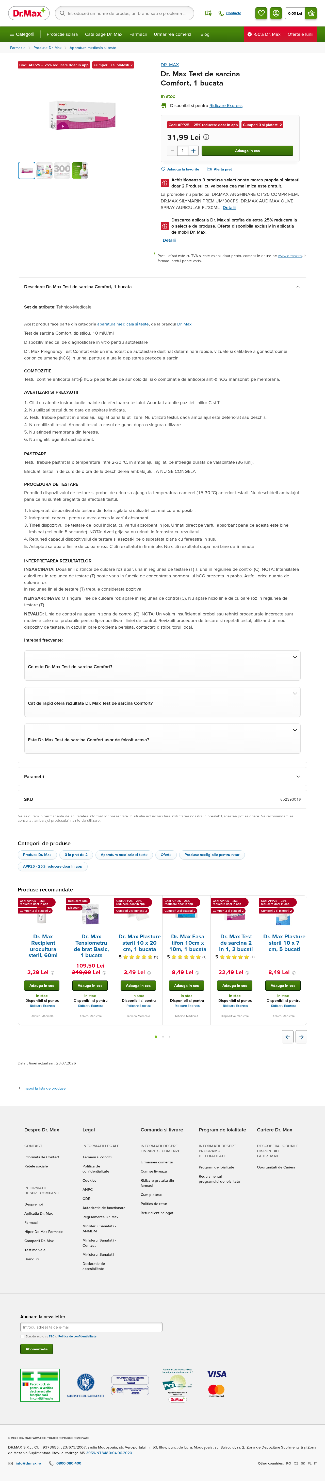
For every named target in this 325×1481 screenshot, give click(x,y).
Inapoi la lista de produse (45, 1088)
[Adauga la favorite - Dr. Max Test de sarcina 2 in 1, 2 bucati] (253, 902)
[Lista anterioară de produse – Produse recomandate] (288, 1036)
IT (315, 1463)
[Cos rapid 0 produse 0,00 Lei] (311, 13)
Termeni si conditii (97, 1157)
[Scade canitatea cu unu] (172, 151)
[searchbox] (124, 13)
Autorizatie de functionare (104, 1208)
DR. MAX (170, 64)
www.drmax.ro (290, 255)
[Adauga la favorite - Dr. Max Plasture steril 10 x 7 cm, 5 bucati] (301, 902)
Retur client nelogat (157, 1213)
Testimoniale (34, 1250)
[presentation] (41, 914)
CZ (296, 1463)
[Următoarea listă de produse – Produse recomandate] (301, 1036)
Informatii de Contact (41, 1157)
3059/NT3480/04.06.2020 (109, 1453)
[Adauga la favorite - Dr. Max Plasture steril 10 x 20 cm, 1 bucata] (156, 902)
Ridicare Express (42, 1006)
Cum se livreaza (154, 1171)
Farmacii (138, 34)
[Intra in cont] (276, 13)
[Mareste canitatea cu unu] (193, 151)
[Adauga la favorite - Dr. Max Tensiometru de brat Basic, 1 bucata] (108, 902)
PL (310, 1463)
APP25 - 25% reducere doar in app (52, 866)
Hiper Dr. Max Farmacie (43, 1231)
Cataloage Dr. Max (103, 34)
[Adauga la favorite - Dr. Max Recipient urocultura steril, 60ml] (60, 902)
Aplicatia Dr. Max (38, 1213)
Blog (205, 34)
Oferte (166, 854)
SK (303, 1463)
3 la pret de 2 (76, 854)
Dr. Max (184, 323)
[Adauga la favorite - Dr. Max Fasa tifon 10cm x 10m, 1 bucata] (204, 902)
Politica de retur (154, 1203)
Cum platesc (151, 1194)
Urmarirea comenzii (173, 34)
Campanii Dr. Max (39, 1240)
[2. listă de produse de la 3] (163, 1037)
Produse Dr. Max (37, 854)
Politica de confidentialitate (77, 1336)
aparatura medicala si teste (123, 323)
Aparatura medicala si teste (124, 854)
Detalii (229, 207)
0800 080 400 (68, 1463)
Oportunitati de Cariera (276, 1167)
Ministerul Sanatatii (98, 1254)
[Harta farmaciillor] (208, 13)
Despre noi (33, 1204)
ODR (86, 1198)
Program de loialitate (216, 1167)
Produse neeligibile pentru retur (212, 854)
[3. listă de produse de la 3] (169, 1037)
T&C (52, 1336)
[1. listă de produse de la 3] (156, 1037)
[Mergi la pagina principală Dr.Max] (29, 13)
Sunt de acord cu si (61, 1336)
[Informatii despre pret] (206, 137)
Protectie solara (62, 34)
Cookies (89, 1180)
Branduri (31, 1259)
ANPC (88, 1189)
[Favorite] (261, 13)
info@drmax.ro (28, 1463)
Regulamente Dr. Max (100, 1217)
